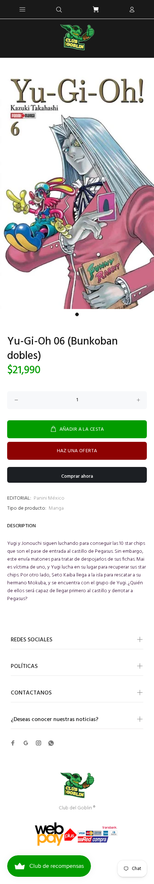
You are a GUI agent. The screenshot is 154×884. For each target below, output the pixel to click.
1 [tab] (77, 314)
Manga (56, 508)
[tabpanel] (77, 189)
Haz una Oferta (77, 451)
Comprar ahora (77, 476)
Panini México (49, 498)
